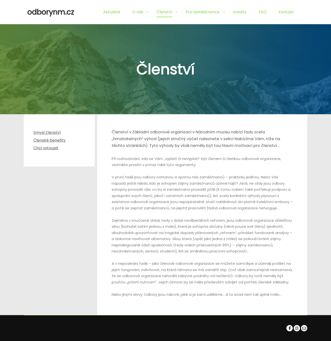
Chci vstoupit (45, 148)
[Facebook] (289, 328)
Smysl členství (47, 132)
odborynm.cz (50, 12)
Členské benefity (49, 140)
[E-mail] (304, 328)
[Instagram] (297, 328)
